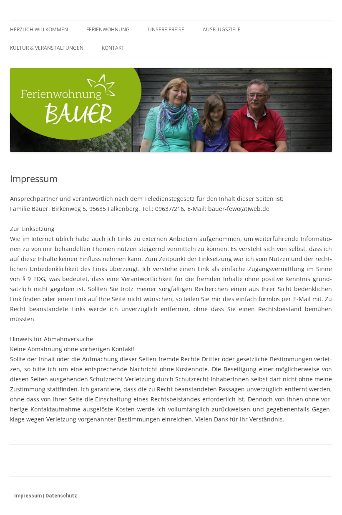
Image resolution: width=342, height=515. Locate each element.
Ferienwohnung (108, 29)
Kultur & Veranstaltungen (46, 47)
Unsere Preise (166, 29)
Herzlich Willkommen (39, 29)
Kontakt (113, 47)
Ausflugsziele (222, 29)
